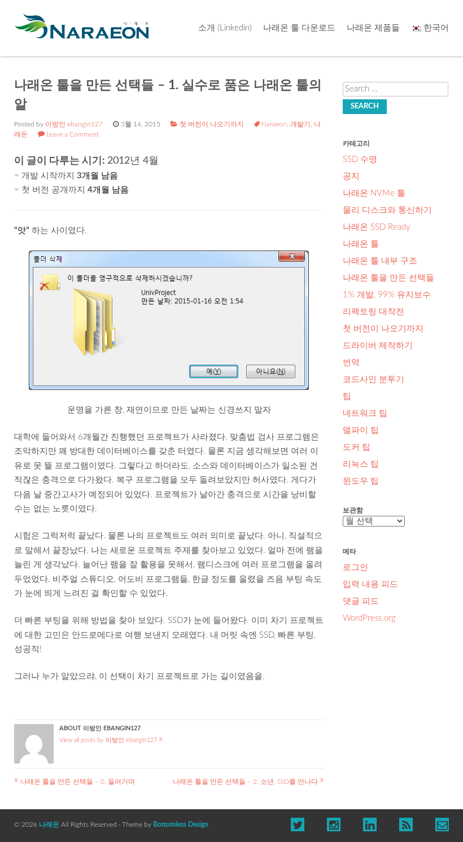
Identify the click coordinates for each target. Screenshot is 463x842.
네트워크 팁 (365, 413)
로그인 (355, 567)
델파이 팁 (361, 430)
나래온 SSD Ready (376, 227)
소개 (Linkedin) (225, 28)
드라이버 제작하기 (378, 345)
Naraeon (274, 124)
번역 (351, 362)
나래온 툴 (361, 244)
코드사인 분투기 (373, 379)
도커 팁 (356, 447)
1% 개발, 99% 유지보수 (387, 295)
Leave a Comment (72, 134)
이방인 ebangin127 (74, 124)
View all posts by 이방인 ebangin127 (111, 740)
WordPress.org (369, 618)
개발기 (300, 124)
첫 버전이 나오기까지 (212, 124)
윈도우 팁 (361, 481)
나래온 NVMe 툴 (374, 193)
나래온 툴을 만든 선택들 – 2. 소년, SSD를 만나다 (248, 781)
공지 (351, 176)
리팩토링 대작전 (373, 312)
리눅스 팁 (361, 464)
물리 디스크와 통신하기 (387, 210)
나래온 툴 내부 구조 (380, 261)
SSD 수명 (360, 159)
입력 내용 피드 (370, 584)
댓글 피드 (361, 601)
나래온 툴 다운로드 (299, 28)
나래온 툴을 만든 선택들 (388, 278)
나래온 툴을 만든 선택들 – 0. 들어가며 (74, 781)
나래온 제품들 (373, 28)
